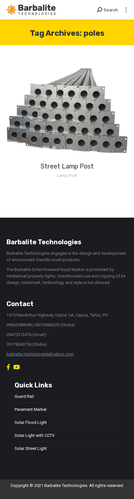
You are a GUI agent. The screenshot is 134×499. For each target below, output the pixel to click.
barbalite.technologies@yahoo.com (40, 354)
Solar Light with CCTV (35, 435)
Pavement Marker (31, 409)
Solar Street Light (31, 448)
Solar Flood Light (31, 422)
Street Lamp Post (67, 166)
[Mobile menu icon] (126, 10)
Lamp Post (67, 175)
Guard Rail (24, 396)
